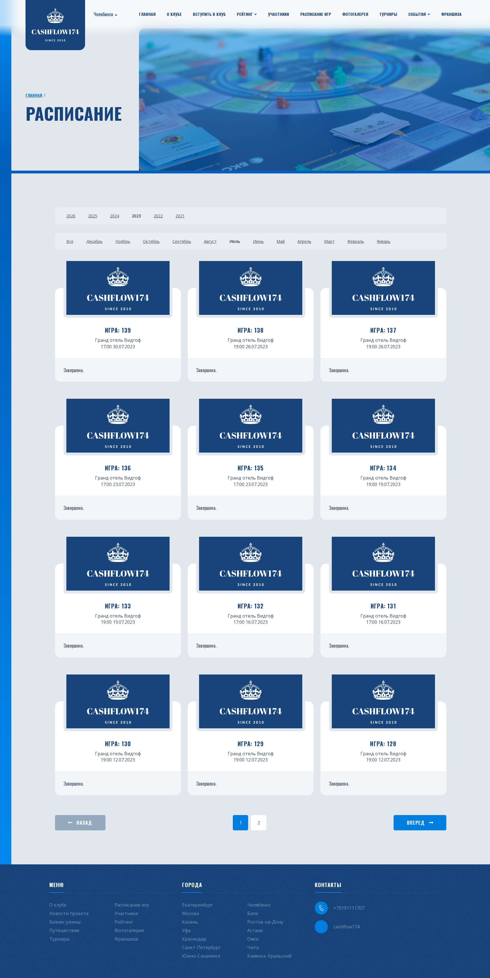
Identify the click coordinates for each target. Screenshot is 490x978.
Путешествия (64, 930)
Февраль (355, 241)
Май (280, 241)
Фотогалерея (355, 14)
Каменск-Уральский (269, 956)
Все (69, 241)
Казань (190, 922)
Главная (147, 14)
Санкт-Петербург (201, 947)
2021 (180, 215)
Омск (253, 939)
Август (210, 241)
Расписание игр (315, 14)
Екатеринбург (197, 905)
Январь (383, 241)
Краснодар (194, 939)
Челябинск (103, 14)
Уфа (186, 930)
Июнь (258, 241)
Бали (252, 913)
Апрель (304, 241)
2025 (92, 215)
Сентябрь (181, 241)
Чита (253, 947)
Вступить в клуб (209, 14)
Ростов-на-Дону (265, 922)
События (417, 14)
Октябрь (151, 241)
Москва (190, 913)
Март (329, 241)
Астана (255, 930)
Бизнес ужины (65, 922)
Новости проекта (68, 913)
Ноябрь (122, 241)
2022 (158, 215)
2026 (70, 215)
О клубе (174, 14)
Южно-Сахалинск (201, 956)
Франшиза (451, 14)
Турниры (388, 14)
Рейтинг (245, 14)
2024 (114, 215)
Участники (278, 14)
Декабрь (94, 241)
